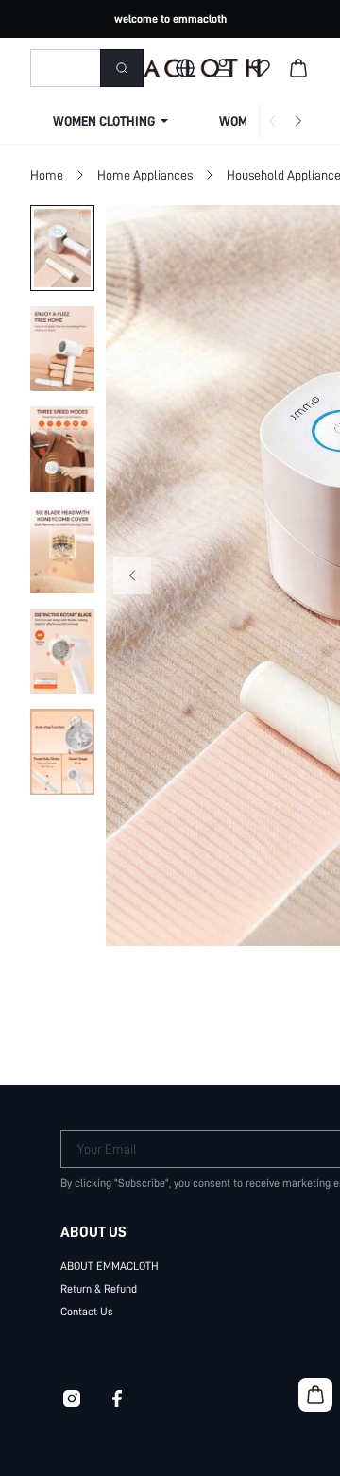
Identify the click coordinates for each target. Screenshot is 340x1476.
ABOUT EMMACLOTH (109, 1266)
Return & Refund (98, 1289)
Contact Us (86, 1311)
